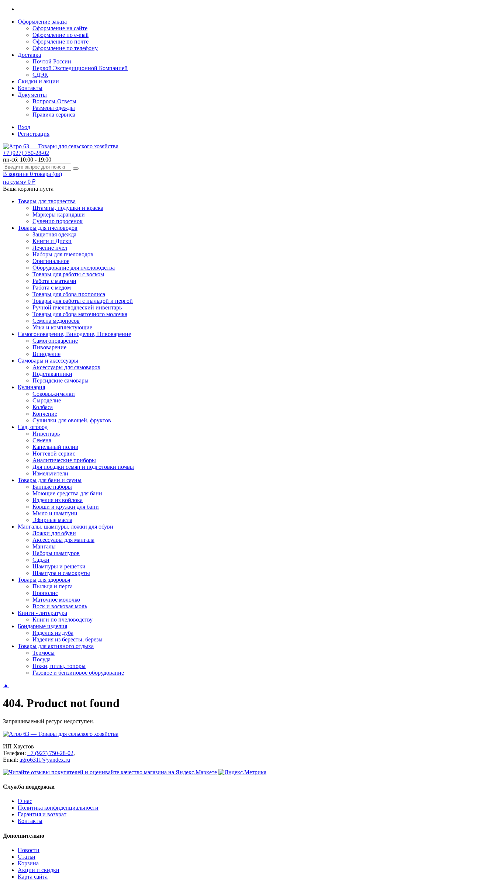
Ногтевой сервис (53, 453)
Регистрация (33, 134)
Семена (41, 440)
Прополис (45, 593)
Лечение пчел (49, 248)
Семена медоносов (56, 321)
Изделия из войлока (57, 500)
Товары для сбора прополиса (68, 294)
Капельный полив (55, 447)
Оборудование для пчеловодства (73, 267)
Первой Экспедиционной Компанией (80, 68)
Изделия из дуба (52, 633)
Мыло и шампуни (54, 513)
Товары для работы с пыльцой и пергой (82, 301)
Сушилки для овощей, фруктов (71, 420)
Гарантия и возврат (42, 814)
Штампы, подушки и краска (67, 208)
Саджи (40, 560)
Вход (24, 127)
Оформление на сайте (59, 28)
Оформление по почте (60, 41)
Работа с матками (54, 281)
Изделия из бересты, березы (67, 639)
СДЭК (40, 75)
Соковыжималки (53, 394)
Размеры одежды (53, 108)
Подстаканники (52, 374)
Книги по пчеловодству (62, 619)
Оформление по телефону (65, 48)
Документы (32, 94)
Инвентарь (46, 433)
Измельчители (50, 473)
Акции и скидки (38, 870)
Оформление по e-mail (60, 35)
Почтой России (51, 61)
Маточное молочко (56, 599)
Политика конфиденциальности (58, 807)
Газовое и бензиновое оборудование (78, 672)
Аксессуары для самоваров (66, 367)
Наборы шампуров (56, 553)
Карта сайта (33, 876)
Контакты (30, 88)
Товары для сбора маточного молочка (79, 314)
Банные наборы (52, 487)
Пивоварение (49, 347)
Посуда (41, 659)
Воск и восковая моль (59, 606)
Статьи (26, 857)
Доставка (29, 55)
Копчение (44, 414)
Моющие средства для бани (67, 493)
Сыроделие (46, 400)
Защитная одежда (54, 234)
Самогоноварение (55, 341)
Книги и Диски (52, 241)
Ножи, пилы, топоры (59, 666)
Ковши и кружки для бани (65, 506)
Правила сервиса (53, 114)
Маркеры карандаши (58, 214)
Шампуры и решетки (59, 566)
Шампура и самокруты (61, 573)
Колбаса (42, 407)
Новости (28, 850)
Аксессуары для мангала (63, 540)
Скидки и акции (38, 81)
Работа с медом (51, 287)
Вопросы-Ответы (54, 101)
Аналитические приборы (64, 460)
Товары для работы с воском (68, 274)
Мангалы (44, 546)
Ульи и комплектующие (62, 327)
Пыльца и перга (52, 586)
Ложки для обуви (54, 533)
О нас (25, 801)
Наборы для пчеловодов (62, 254)
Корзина (28, 863)
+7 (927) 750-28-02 (26, 153)
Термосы (43, 653)
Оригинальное (50, 261)
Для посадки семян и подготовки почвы (83, 467)
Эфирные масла (52, 520)
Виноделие (46, 354)
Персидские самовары (60, 380)
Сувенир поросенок (57, 221)
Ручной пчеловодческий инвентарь (77, 307)
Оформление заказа (42, 21)
